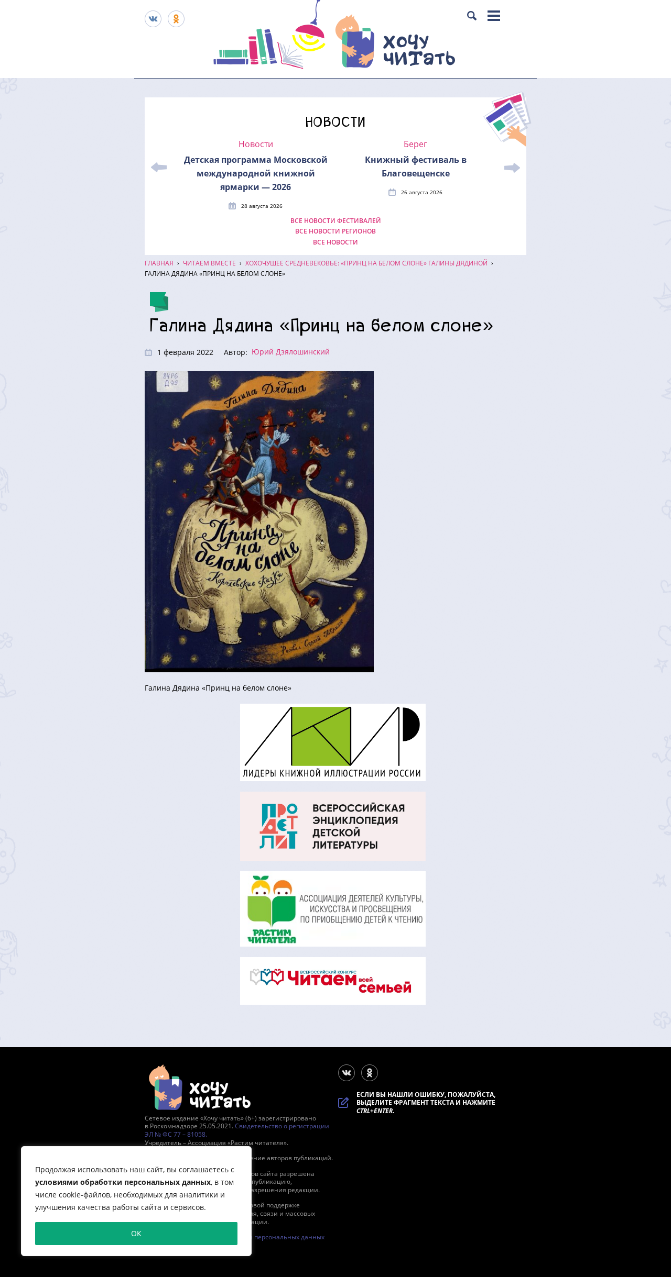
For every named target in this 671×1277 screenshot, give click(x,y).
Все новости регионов (335, 231)
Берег (415, 144)
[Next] (512, 167)
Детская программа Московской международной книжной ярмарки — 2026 (256, 173)
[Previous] (158, 167)
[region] (136, 1201)
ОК (136, 1233)
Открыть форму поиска (472, 15)
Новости (256, 144)
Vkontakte (153, 18)
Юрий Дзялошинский (291, 352)
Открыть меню (494, 15)
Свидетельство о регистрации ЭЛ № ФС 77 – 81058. (237, 1130)
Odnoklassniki (176, 18)
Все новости (335, 242)
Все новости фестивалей (335, 221)
